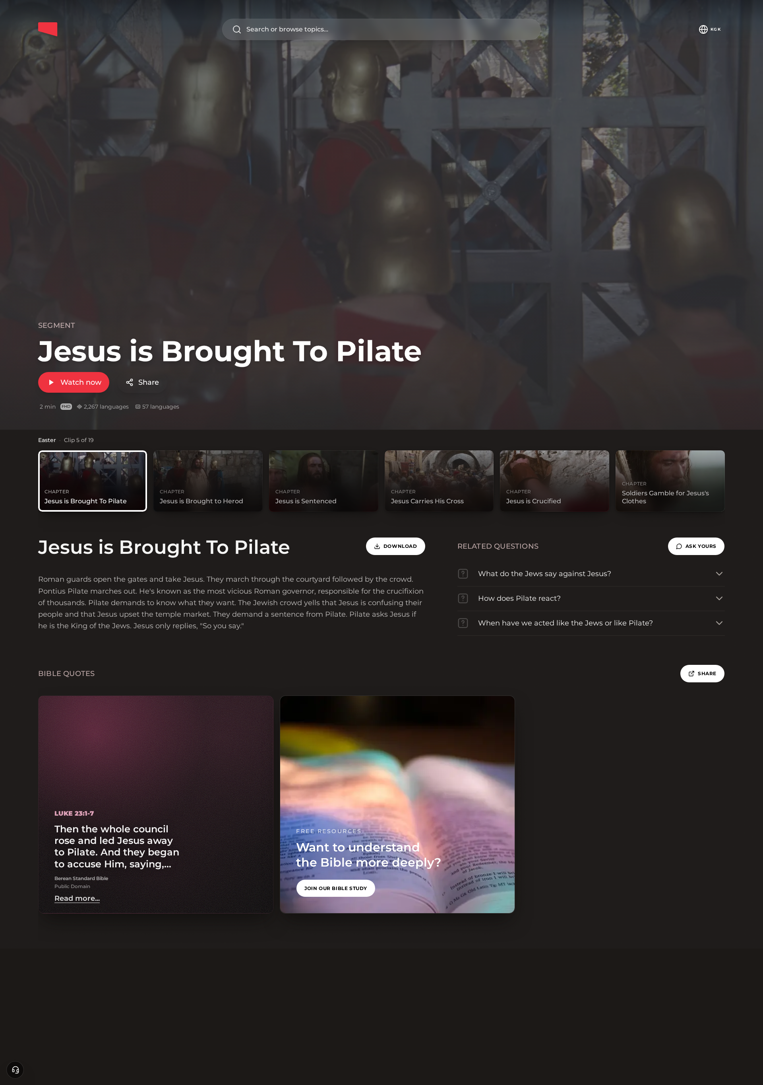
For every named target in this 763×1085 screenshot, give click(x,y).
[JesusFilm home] (47, 29)
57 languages (160, 406)
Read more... (77, 898)
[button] (696, 546)
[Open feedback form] (15, 1070)
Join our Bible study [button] (335, 888)
